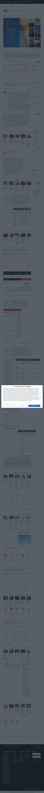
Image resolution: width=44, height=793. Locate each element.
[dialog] (22, 396)
